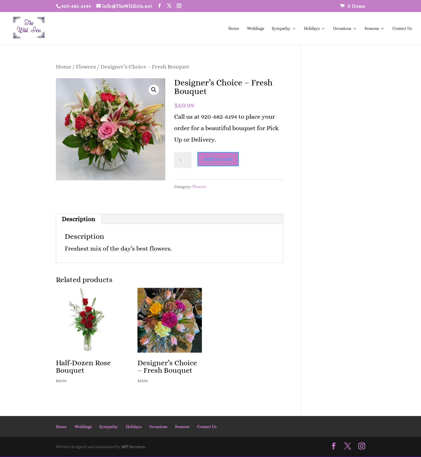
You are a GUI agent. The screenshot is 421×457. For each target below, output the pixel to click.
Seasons (372, 28)
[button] (154, 90)
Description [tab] (78, 218)
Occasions (342, 28)
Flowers (86, 66)
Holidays (312, 28)
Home (233, 28)
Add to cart (218, 159)
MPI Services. (133, 446)
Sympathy (281, 28)
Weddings (255, 28)
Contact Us (402, 28)
